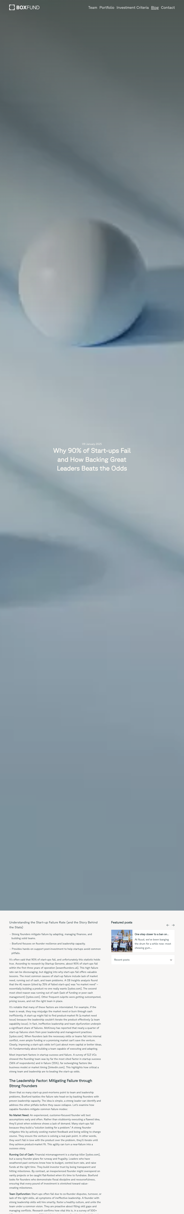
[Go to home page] (24, 7)
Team (92, 7)
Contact (168, 7)
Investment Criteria (133, 7)
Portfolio (106, 7)
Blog (155, 7)
